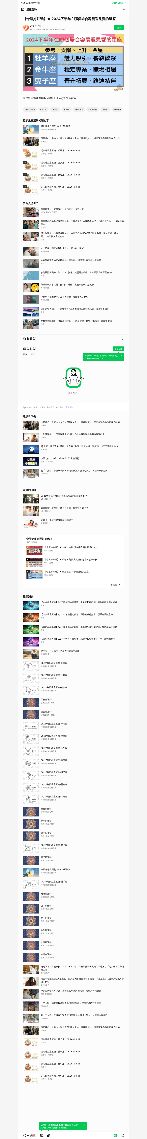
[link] (42, 1135)
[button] (30, 1135)
